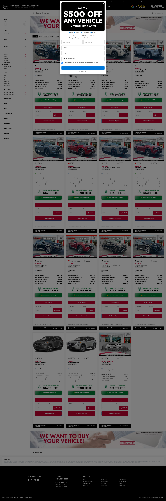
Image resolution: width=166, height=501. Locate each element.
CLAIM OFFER (83, 68)
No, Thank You (83, 71)
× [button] (103, 3)
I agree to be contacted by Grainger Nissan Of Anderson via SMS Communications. (81, 63)
